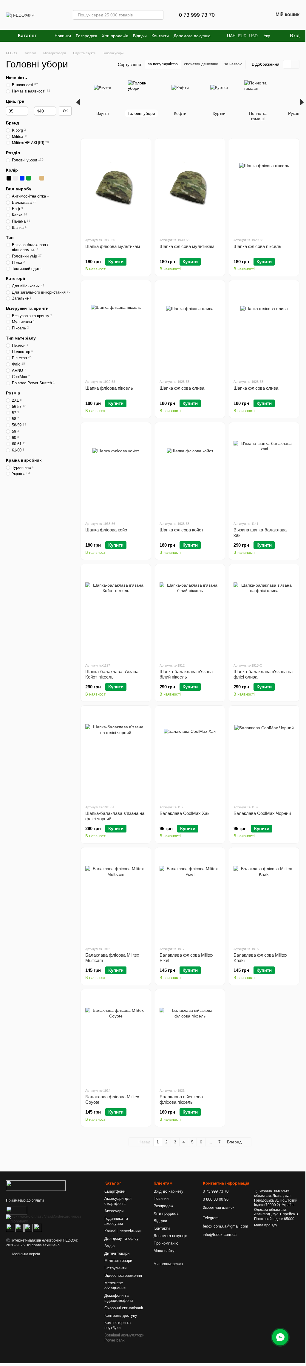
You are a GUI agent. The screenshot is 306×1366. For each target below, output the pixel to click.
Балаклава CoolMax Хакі (185, 813)
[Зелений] (29, 178)
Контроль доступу (120, 1315)
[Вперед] (302, 102)
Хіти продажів (115, 35)
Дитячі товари (116, 1253)
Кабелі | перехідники (122, 1231)
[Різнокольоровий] (55, 178)
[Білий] (15, 178)
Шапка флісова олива (182, 388)
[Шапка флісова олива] (190, 329)
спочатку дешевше (201, 64)
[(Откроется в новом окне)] (16, 1210)
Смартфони (114, 1191)
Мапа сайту (164, 1250)
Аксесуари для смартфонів (118, 1201)
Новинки (63, 35)
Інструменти (115, 1268)
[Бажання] (253, 15)
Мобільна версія (25, 1254)
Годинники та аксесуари (116, 1221)
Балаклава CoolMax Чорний (262, 813)
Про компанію (166, 1243)
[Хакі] (61, 178)
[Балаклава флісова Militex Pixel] (190, 896)
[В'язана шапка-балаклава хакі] (264, 471)
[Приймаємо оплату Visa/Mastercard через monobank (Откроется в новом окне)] (50, 1219)
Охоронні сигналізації (123, 1308)
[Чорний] (9, 178)
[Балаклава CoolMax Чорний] (264, 755)
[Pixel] (48, 178)
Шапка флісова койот (107, 529)
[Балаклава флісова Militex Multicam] (115, 896)
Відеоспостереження (123, 1275)
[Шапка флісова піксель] (264, 187)
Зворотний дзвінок (218, 1207)
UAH (231, 36)
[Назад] (78, 102)
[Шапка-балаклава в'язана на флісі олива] (264, 613)
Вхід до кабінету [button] (168, 1191)
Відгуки (140, 35)
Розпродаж (86, 35)
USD (253, 36)
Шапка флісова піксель (257, 246)
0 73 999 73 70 (197, 15)
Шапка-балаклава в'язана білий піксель (186, 674)
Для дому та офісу (121, 1238)
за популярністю (163, 64)
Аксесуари (113, 1211)
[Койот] (42, 178)
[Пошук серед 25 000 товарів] (158, 15)
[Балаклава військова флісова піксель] (190, 1038)
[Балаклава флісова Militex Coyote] (115, 1038)
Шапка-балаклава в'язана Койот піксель (111, 674)
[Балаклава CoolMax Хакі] (190, 755)
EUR (242, 36)
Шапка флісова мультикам (112, 246)
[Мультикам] (35, 178)
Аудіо (109, 1246)
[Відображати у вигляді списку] (295, 64)
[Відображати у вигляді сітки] (287, 64)
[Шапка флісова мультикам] (115, 187)
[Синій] (22, 178)
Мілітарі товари (118, 1260)
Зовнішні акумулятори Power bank (124, 1337)
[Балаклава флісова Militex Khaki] (264, 896)
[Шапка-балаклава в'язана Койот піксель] (115, 613)
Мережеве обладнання (115, 1285)
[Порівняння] (237, 15)
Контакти (160, 35)
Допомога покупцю (192, 35)
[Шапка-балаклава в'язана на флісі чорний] (115, 755)
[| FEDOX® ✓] (36, 1185)
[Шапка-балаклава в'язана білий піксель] (190, 613)
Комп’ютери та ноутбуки (117, 1325)
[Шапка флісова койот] (115, 471)
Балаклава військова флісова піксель (181, 1099)
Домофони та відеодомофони (118, 1298)
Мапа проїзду (265, 1225)
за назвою (233, 64)
